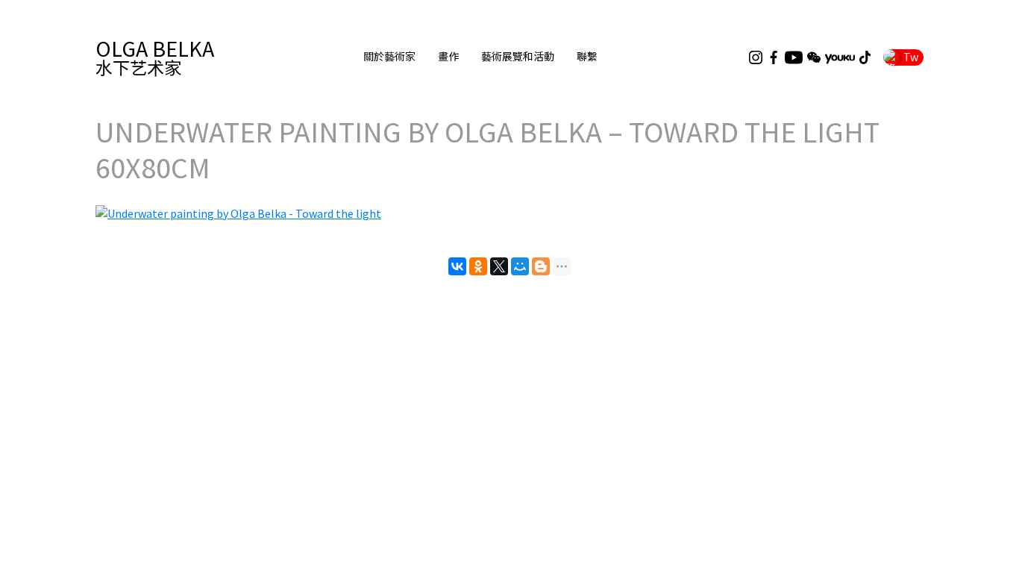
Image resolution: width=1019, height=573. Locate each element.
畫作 (448, 56)
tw (910, 56)
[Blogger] (541, 266)
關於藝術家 (389, 56)
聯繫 (587, 56)
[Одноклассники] (478, 266)
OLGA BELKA (154, 57)
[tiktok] (865, 57)
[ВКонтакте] (457, 266)
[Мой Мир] (520, 266)
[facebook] (773, 57)
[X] (499, 266)
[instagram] (755, 57)
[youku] (840, 57)
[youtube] (794, 57)
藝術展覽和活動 (517, 56)
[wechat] (814, 57)
